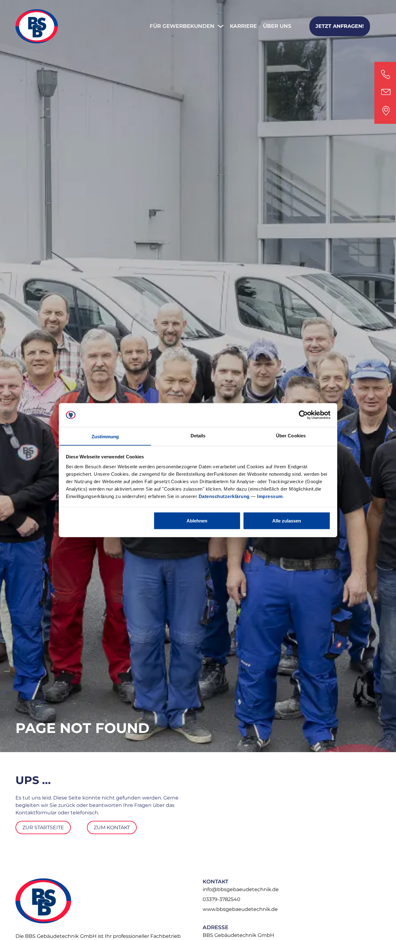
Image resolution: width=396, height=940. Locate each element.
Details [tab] (198, 435)
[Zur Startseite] (36, 26)
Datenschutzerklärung (224, 496)
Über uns (277, 26)
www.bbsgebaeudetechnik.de (240, 909)
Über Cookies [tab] (291, 435)
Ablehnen (197, 520)
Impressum (270, 496)
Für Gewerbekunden (183, 26)
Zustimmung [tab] (105, 436)
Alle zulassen (286, 520)
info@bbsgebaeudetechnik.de (241, 889)
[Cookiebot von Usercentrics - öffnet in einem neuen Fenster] (303, 415)
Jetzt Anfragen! (340, 26)
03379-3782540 (221, 899)
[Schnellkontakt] (385, 93)
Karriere (243, 26)
